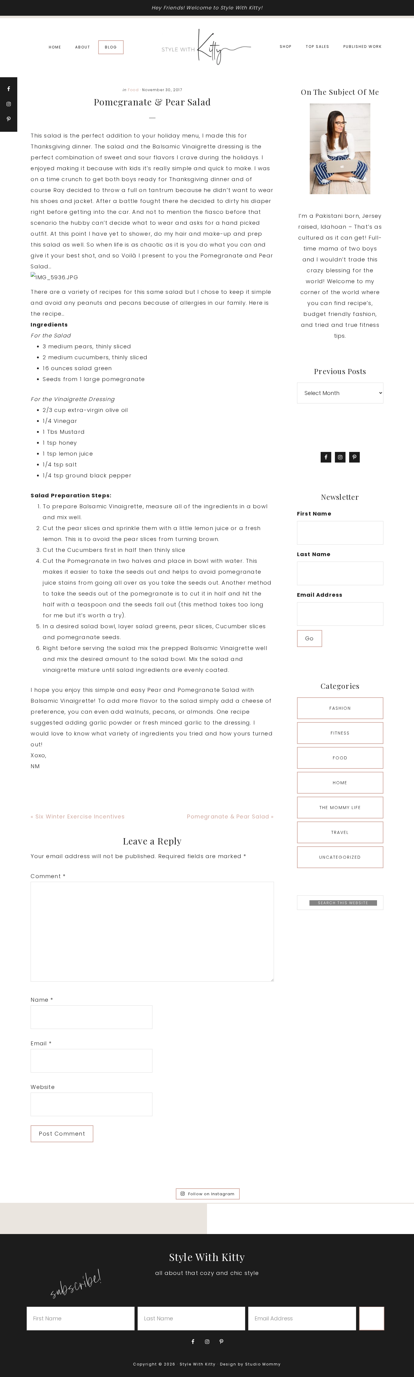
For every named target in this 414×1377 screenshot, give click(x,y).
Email (41, 1043)
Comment (48, 876)
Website (43, 1087)
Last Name (314, 554)
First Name (314, 513)
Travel (340, 832)
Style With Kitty (207, 47)
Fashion (340, 708)
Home (340, 783)
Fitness (340, 733)
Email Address (320, 595)
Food (133, 89)
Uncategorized (340, 857)
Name (42, 1000)
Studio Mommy (263, 1364)
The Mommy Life (340, 808)
